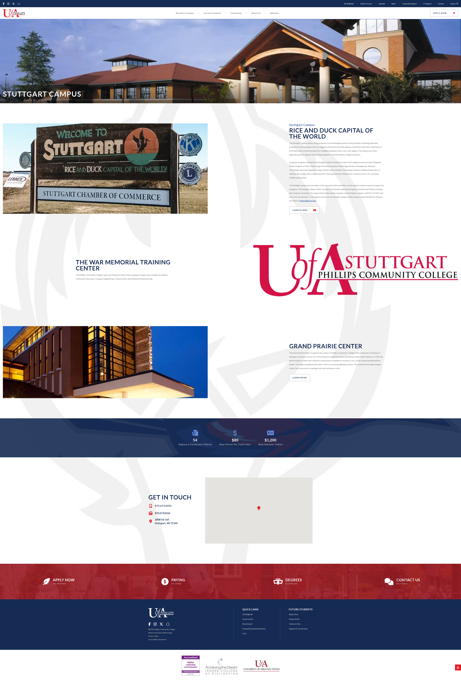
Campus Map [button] (305, 211)
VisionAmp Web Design (163, 633)
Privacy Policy (153, 636)
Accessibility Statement (157, 639)
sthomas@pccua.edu (307, 201)
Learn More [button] (299, 377)
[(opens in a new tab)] (261, 665)
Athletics (274, 13)
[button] (444, 13)
